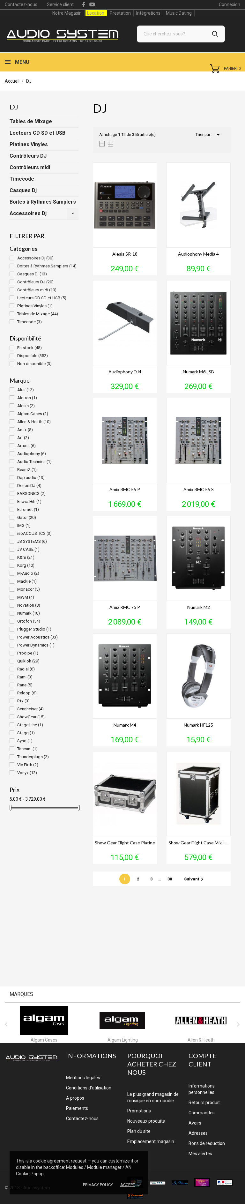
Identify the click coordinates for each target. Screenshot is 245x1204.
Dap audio (31, 477)
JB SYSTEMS (32, 541)
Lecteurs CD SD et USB (37, 133)
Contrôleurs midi (30, 167)
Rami (25, 677)
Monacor (28, 589)
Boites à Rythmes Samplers (43, 202)
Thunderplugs (33, 756)
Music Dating (179, 13)
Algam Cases (32, 413)
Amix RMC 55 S (198, 489)
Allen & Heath (34, 421)
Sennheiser (30, 709)
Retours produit (204, 1102)
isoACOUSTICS (34, 533)
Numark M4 (125, 725)
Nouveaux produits (146, 1121)
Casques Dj (23, 190)
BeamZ (27, 469)
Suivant (194, 879)
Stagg (26, 732)
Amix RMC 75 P (124, 607)
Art (23, 437)
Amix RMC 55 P (124, 489)
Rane (25, 685)
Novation (28, 605)
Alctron (27, 397)
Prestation (120, 13)
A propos (75, 1098)
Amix (25, 429)
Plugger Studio (34, 629)
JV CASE (28, 549)
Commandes (202, 1112)
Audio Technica (34, 461)
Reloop (27, 693)
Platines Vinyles (29, 144)
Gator (26, 517)
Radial (26, 669)
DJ (14, 106)
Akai (25, 389)
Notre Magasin (67, 13)
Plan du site (139, 1131)
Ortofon (28, 621)
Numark (28, 613)
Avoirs (195, 1122)
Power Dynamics (36, 645)
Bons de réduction (207, 1143)
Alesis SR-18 (124, 254)
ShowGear (31, 716)
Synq (25, 740)
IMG (24, 525)
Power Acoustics (37, 637)
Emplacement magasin (150, 1141)
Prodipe (27, 653)
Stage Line (30, 724)
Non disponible (34, 363)
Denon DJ (29, 485)
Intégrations (148, 13)
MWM (25, 597)
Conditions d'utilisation (88, 1087)
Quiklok (28, 661)
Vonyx (27, 772)
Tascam (27, 748)
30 (170, 879)
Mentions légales (83, 1077)
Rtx (23, 701)
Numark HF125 (198, 725)
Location (95, 13)
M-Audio (28, 573)
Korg (25, 565)
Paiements (77, 1108)
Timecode (22, 179)
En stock (29, 347)
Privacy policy (98, 1184)
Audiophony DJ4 (124, 371)
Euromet (28, 509)
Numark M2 (198, 607)
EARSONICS (31, 493)
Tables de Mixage (31, 121)
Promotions (139, 1110)
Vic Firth (27, 764)
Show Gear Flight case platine (125, 842)
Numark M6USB (198, 371)
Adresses (198, 1133)
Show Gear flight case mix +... (198, 842)
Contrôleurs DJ (28, 156)
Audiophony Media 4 (198, 254)
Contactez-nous (21, 4)
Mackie (27, 581)
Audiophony (31, 453)
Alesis (26, 405)
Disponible (32, 355)
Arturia (26, 445)
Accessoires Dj (28, 213)
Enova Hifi (29, 501)
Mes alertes (200, 1153)
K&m (25, 557)
